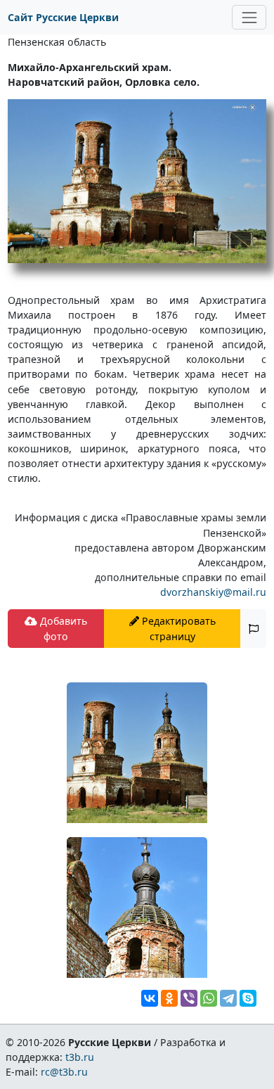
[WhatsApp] (208, 998)
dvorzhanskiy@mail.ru (213, 592)
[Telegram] (228, 998)
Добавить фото (62, 628)
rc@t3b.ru (64, 1071)
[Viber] (189, 998)
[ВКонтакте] (149, 998)
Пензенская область (57, 42)
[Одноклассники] (169, 998)
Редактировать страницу (177, 628)
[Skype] (248, 998)
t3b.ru (79, 1057)
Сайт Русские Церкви (63, 17)
